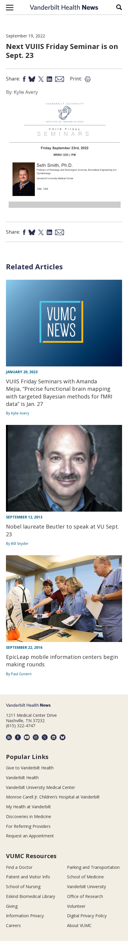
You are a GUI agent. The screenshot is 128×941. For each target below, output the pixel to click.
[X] (45, 737)
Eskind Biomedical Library (30, 896)
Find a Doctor (19, 867)
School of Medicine (85, 877)
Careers (13, 925)
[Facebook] (18, 737)
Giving (12, 906)
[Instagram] (36, 737)
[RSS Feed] (9, 737)
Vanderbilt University (86, 886)
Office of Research (85, 896)
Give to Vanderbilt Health (30, 768)
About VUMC (79, 925)
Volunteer (76, 906)
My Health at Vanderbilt (28, 806)
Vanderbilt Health (22, 777)
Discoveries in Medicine (28, 816)
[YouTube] (27, 737)
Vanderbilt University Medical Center (40, 787)
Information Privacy (25, 915)
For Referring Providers (28, 826)
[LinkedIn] (54, 737)
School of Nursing (23, 886)
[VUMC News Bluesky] (62, 737)
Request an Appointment (30, 836)
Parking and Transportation (93, 867)
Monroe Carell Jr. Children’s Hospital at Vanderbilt (53, 797)
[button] (9, 7)
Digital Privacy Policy (87, 915)
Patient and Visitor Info (28, 877)
